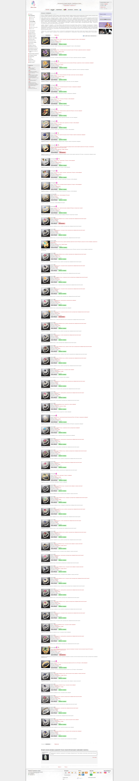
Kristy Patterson (32, 32)
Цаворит (62, 51)
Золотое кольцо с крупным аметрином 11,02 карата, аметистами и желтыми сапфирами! (68, 74)
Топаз (59, 209)
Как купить (66, 770)
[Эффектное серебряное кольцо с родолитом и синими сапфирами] (45, 407)
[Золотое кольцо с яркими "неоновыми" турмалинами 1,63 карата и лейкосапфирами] (45, 174)
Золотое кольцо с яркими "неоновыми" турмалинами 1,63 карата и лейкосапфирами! (68, 172)
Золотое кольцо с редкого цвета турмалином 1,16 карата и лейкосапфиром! (66, 122)
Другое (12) (32, 28)
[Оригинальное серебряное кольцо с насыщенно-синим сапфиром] (45, 688)
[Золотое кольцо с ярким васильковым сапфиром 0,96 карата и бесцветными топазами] (45, 209)
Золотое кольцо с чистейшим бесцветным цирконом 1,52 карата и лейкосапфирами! (68, 184)
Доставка (91, 770)
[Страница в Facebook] (109, 772)
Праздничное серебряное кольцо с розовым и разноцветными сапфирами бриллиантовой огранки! (70, 218)
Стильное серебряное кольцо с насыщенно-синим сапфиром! (64, 369)
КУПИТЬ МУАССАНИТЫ (92, 777)
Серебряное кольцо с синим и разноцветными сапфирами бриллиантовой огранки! (62, 342)
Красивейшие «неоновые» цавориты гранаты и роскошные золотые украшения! (33, 72)
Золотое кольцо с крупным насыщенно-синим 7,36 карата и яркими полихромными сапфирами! (69, 134)
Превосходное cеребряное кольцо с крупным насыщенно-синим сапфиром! (66, 719)
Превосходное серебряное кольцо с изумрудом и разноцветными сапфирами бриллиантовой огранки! (70, 497)
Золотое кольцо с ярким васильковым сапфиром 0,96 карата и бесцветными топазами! (63, 214)
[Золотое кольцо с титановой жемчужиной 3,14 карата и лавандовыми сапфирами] (45, 88)
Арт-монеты (31, 43)
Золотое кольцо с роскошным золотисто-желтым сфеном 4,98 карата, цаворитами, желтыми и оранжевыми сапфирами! (74, 62)
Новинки (30, 14)
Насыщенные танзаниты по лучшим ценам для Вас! (33, 80)
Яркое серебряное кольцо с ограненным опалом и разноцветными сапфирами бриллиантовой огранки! (71, 277)
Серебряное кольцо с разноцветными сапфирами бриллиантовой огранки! (61, 715)
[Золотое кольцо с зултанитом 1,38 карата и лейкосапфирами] (45, 100)
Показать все (57, 35)
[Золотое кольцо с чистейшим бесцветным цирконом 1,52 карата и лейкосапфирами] (45, 186)
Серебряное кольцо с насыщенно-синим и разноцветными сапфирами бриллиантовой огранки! (69, 230)
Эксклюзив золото (32, 40)
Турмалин (59, 112)
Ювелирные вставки (33, 46)
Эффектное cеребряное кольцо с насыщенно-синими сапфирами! (65, 624)
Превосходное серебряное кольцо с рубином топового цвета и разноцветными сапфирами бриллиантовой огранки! (73, 346)
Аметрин (59, 76)
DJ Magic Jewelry (32, 36)
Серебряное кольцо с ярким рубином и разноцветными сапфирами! (65, 300)
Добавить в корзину (62, 44)
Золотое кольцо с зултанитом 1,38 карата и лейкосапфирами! (64, 98)
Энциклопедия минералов (34, 53)
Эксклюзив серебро (32, 42)
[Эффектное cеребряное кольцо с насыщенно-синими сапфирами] (45, 627)
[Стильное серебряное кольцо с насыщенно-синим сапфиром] (45, 372)
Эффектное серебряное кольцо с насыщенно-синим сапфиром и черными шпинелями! (63, 493)
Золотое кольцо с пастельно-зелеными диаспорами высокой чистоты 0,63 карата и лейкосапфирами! (70, 662)
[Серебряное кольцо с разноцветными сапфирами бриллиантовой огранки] (45, 711)
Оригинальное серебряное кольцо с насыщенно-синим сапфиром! (60, 692)
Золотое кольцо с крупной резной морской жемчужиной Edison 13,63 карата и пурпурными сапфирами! (71, 417)
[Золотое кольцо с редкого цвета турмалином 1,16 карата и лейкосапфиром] (45, 124)
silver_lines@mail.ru (31, 773)
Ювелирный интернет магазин (38, 772)
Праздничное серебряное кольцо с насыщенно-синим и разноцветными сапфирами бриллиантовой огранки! (71, 578)
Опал (60, 244)
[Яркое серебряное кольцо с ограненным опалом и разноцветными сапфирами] (45, 430)
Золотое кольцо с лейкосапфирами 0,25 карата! (62, 195)
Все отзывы (95, 757)
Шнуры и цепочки (32, 45)
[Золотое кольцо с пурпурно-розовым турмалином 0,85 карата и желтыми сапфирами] (45, 112)
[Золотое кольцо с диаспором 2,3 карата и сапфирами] (45, 477)
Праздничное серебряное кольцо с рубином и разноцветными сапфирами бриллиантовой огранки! (70, 254)
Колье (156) (32, 20)
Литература (31, 59)
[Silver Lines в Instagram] (105, 773)
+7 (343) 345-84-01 (66, 5)
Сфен (59, 64)
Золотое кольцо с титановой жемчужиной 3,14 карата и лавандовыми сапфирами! (67, 86)
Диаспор (56, 477)
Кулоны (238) (32, 24)
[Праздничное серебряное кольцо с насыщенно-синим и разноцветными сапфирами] (45, 734)
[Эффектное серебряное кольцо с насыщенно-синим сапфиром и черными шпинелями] (45, 489)
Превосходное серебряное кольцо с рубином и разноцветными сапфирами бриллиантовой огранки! (65, 458)
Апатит (56, 149)
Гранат (56, 406)
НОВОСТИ (31, 65)
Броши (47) (32, 18)
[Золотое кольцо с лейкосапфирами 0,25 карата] (45, 198)
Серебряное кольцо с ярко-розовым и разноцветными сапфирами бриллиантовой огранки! (69, 555)
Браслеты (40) (32, 17)
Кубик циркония (57, 371)
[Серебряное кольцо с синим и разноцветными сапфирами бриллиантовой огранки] (45, 338)
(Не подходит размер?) (58, 53)
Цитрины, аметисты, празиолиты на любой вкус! (33, 88)
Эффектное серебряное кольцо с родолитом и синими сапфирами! (65, 404)
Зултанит (56, 100)
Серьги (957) (32, 25)
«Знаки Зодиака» (32, 30)
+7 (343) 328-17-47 (72, 5)
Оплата (79, 770)
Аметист (56, 51)
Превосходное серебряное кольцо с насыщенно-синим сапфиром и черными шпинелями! (68, 566)
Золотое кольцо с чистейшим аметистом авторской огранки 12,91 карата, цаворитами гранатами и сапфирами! (72, 49)
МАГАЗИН (47, 9)
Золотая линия (32, 39)
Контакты (76, 9)
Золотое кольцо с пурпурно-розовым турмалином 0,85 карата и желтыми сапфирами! (68, 110)
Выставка (53, 10)
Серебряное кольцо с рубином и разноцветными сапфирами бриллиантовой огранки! (68, 462)
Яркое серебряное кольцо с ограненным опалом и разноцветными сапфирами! (67, 427)
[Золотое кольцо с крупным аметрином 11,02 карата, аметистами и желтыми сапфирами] (45, 76)
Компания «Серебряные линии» (34, 770)
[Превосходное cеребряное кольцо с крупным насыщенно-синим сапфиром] (45, 722)
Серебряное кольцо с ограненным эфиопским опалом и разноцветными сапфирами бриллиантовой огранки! (71, 311)
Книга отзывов (31, 62)
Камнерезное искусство (33, 48)
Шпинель (59, 487)
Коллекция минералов (33, 49)
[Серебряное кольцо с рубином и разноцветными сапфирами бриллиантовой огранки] (45, 465)
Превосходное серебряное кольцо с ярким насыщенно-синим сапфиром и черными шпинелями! (69, 673)
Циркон (59, 186)
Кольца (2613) (32, 21)
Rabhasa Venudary (32, 35)
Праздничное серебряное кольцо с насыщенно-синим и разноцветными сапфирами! (67, 731)
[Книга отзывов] (105, 28)
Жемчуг (56, 88)
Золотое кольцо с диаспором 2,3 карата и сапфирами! (63, 475)
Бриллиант (59, 149)
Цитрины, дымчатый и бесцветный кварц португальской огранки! (32, 69)
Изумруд (56, 499)
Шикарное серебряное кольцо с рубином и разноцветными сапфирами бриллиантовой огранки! (69, 509)
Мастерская (70, 9)
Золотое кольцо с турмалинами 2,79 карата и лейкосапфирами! (64, 160)
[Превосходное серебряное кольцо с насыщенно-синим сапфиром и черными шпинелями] (45, 570)
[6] (50, 35)
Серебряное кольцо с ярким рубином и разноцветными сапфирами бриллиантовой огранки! (69, 392)
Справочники (31, 56)
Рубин (56, 302)
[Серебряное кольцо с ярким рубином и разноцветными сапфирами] (45, 303)
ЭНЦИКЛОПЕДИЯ (59, 9)
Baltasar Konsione (32, 33)
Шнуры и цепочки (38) (33, 27)
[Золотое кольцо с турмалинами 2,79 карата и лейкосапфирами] (45, 162)
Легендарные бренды (33, 55)
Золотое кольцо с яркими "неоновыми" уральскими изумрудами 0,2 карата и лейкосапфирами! (69, 39)
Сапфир (59, 51)
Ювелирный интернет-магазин (64, 3)
